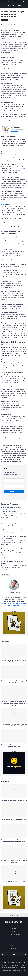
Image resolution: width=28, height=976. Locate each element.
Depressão (14, 937)
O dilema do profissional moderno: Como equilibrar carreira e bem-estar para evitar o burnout (14, 703)
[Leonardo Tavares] (14, 922)
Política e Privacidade (7, 970)
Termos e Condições (17, 970)
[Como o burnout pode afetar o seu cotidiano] (14, 791)
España (17, 961)
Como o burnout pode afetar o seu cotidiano (14, 800)
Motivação (14, 942)
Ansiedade (14, 928)
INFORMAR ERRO (5, 574)
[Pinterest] (20, 954)
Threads (4, 603)
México (4, 962)
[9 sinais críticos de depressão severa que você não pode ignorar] (14, 672)
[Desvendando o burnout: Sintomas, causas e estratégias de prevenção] (14, 736)
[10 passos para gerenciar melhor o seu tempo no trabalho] (14, 851)
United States (18, 962)
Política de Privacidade (11, 496)
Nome (5, 477)
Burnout (14, 931)
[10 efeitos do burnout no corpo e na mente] (14, 872)
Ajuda (24, 970)
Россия (23, 962)
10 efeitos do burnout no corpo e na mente (14, 881)
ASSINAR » (14, 491)
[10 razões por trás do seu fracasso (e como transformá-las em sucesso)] (14, 651)
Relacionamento (14, 948)
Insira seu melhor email (10, 484)
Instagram (10, 603)
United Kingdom (10, 962)
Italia (25, 961)
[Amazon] (3, 954)
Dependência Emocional (14, 934)
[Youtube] (25, 954)
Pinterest (23, 603)
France (21, 961)
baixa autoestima (21, 168)
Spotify (10, 605)
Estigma (3, 204)
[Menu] (1, 5)
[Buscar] (26, 5)
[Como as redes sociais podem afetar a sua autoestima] (14, 810)
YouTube (16, 605)
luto (14, 154)
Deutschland (12, 961)
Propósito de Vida (14, 945)
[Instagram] (14, 954)
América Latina (5, 961)
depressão (4, 509)
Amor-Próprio (14, 926)
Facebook (17, 603)
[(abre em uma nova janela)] (26, 1)
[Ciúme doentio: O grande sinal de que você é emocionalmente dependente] (14, 715)
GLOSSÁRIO (4, 20)
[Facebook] (8, 954)
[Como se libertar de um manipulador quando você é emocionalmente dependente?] (14, 831)
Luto (14, 940)
